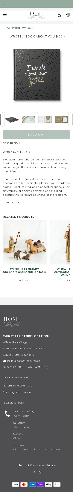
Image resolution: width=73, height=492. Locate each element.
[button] (11, 119)
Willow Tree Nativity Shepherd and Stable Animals (24, 270)
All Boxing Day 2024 (19, 28)
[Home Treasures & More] (36, 15)
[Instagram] (40, 472)
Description (11, 143)
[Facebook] (34, 472)
